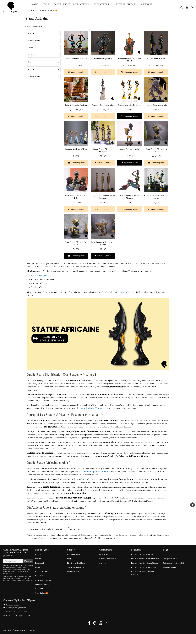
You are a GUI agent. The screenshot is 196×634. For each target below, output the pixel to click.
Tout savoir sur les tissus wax (142, 554)
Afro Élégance (14, 630)
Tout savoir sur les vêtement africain (145, 559)
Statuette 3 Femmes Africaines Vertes (156, 196)
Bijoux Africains (81, 4)
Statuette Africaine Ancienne (76, 105)
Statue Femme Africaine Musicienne (102, 150)
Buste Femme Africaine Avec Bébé (76, 196)
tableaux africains (126, 292)
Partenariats (103, 554)
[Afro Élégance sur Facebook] (90, 624)
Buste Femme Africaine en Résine (156, 150)
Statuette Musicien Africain (76, 149)
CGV (165, 554)
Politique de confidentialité (173, 563)
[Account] (186, 7)
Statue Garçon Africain (129, 149)
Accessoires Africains (125, 4)
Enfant (67, 4)
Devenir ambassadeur (107, 559)
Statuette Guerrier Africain (156, 105)
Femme (46, 4)
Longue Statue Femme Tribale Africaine (103, 196)
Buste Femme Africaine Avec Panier (76, 243)
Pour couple (40, 563)
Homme (34, 4)
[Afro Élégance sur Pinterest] (95, 624)
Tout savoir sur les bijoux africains (144, 563)
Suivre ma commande (75, 567)
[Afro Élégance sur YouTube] (100, 624)
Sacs (33, 10)
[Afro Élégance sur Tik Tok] (106, 624)
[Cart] (192, 7)
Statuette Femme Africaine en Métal (129, 59)
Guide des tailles (73, 554)
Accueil (27, 26)
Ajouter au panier (77, 72)
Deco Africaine (101, 4)
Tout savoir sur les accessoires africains (142, 573)
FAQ (69, 559)
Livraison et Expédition (76, 563)
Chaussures (147, 4)
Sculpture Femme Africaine (103, 105)
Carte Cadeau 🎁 (48, 10)
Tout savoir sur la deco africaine (143, 567)
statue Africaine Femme (91, 408)
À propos (102, 563)
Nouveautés (39, 589)
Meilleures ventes (42, 584)
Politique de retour (170, 559)
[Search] (181, 7)
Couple (57, 4)
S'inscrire (28, 561)
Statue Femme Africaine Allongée (129, 196)
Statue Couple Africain (156, 58)
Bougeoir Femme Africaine (76, 58)
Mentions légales (169, 567)
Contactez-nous (73, 571)
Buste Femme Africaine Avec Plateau (102, 243)
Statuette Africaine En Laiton (129, 105)
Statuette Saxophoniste (103, 58)
